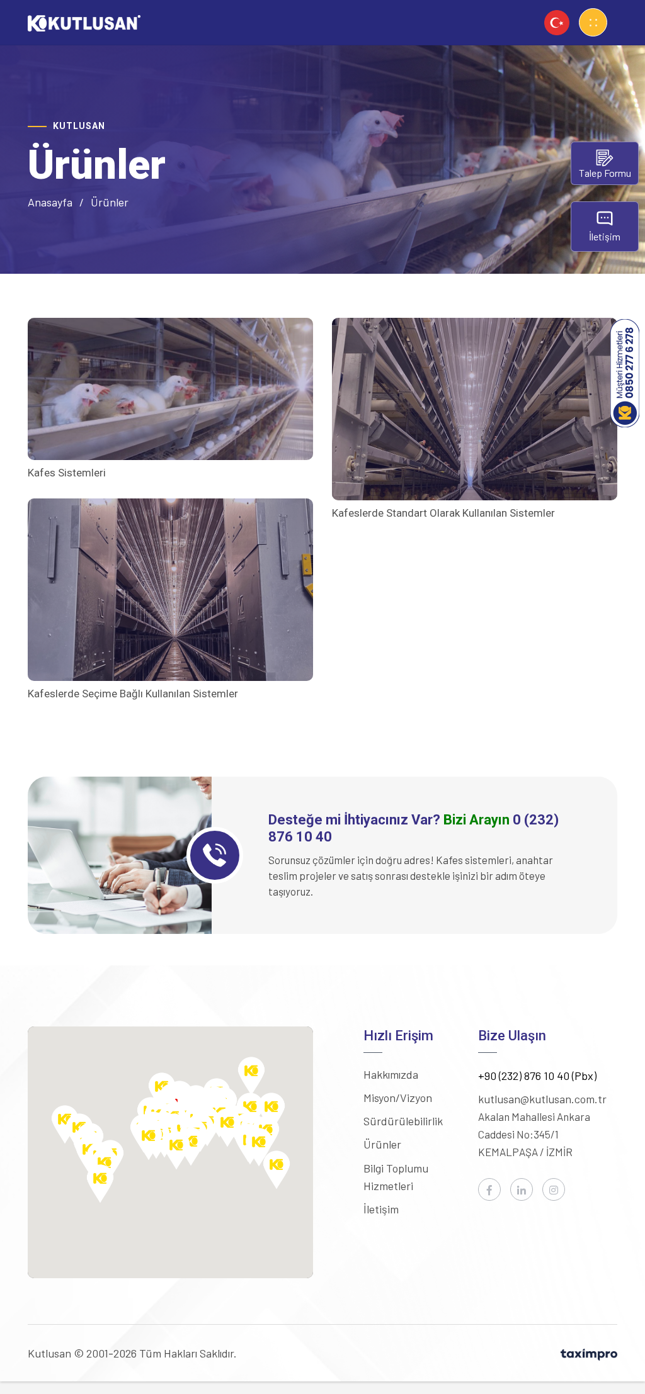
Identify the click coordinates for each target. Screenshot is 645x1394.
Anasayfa (50, 202)
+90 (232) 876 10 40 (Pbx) (537, 1075)
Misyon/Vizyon (397, 1098)
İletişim (381, 1209)
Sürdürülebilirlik (403, 1121)
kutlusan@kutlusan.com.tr (542, 1099)
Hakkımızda (390, 1074)
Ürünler (382, 1144)
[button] (251, 1076)
